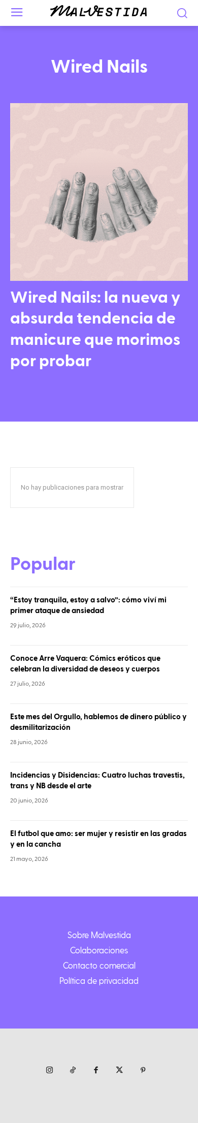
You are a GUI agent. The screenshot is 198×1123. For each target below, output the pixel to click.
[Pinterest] (143, 1071)
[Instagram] (49, 1071)
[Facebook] (96, 1071)
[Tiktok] (72, 1071)
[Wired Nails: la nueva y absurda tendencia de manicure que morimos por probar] (99, 192)
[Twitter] (119, 1071)
